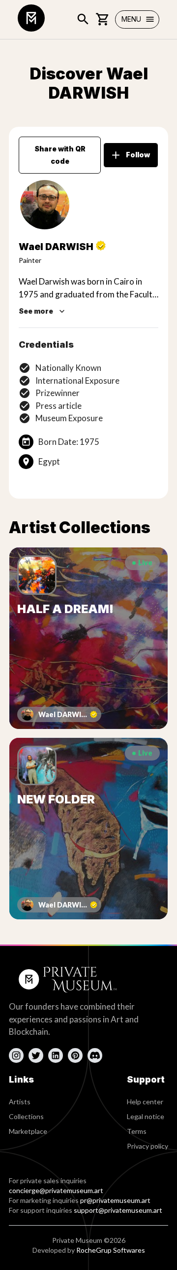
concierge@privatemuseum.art (56, 1190)
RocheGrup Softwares (110, 1250)
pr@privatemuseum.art (115, 1200)
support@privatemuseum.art (118, 1210)
